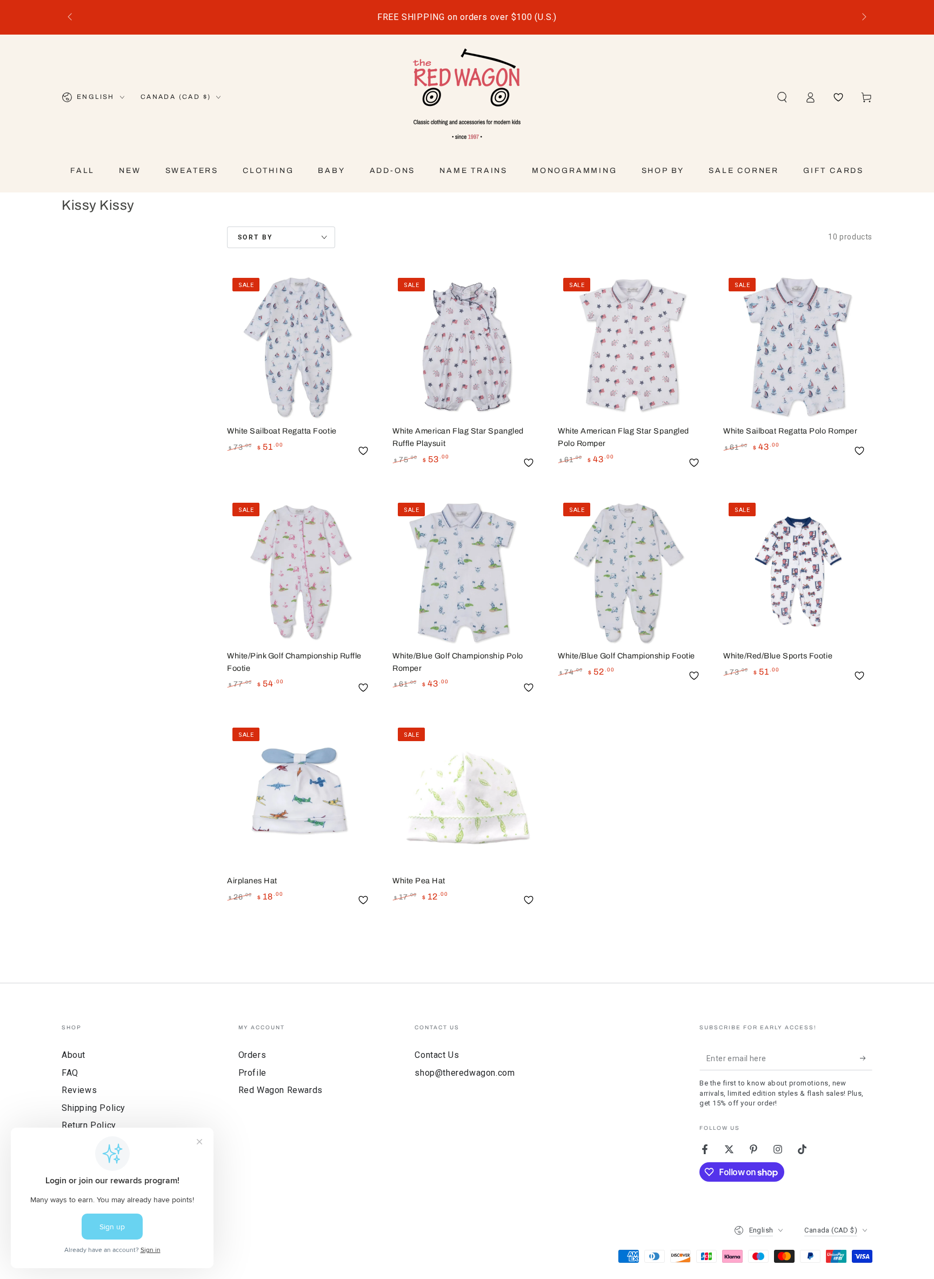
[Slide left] (71, 17)
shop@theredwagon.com (465, 1073)
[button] (782, 97)
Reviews (79, 1090)
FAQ (70, 1073)
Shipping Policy (93, 1108)
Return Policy (89, 1125)
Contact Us (437, 1055)
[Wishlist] (838, 97)
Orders (252, 1055)
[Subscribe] (866, 1058)
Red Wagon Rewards (280, 1090)
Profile (252, 1073)
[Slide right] (863, 17)
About (73, 1055)
